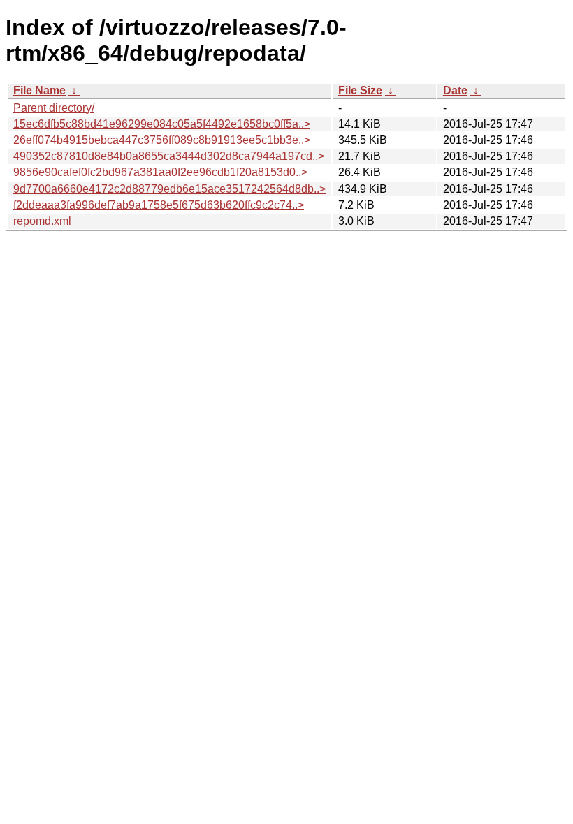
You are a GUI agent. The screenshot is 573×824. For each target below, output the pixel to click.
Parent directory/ (53, 108)
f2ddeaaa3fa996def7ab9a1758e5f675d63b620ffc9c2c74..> (158, 205)
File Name (39, 90)
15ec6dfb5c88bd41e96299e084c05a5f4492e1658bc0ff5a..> (161, 124)
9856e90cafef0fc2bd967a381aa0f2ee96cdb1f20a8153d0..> (160, 172)
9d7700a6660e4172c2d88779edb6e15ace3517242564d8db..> (169, 189)
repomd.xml (42, 221)
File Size (360, 90)
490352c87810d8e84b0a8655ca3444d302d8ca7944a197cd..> (168, 156)
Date (455, 90)
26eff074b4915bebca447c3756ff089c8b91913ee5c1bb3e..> (161, 140)
